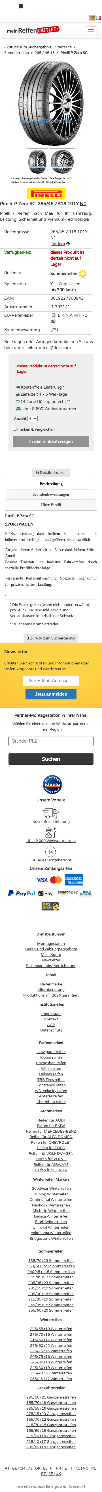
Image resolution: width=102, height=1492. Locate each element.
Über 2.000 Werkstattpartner (51, 841)
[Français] (98, 18)
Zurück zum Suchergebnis (29, 47)
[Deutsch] (92, 18)
